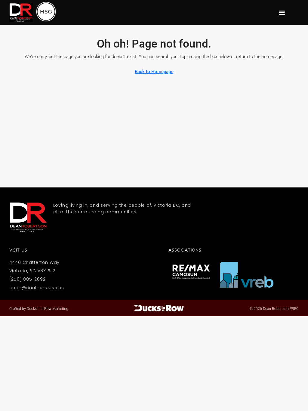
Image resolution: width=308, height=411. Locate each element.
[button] (282, 12)
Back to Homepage (154, 71)
